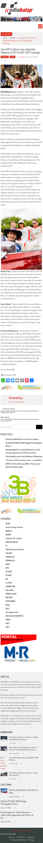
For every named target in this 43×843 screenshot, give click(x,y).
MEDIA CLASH (11, 594)
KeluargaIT (12, 834)
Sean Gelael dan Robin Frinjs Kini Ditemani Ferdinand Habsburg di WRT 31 (20, 412)
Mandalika (10, 590)
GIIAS (8, 564)
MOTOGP (9, 597)
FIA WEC (13, 38)
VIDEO (8, 619)
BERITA (9, 531)
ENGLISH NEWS (12, 542)
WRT (12, 57)
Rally (8, 605)
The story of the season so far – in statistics (24, 460)
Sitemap (31, 840)
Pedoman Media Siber (19, 840)
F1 (6, 546)
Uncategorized (12, 612)
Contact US (21, 837)
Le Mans (9, 582)
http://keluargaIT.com (16, 402)
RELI (7, 608)
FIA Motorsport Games (15, 549)
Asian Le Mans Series (14, 527)
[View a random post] (3, 26)
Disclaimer (31, 837)
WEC (7, 623)
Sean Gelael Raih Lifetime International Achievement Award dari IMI (20, 420)
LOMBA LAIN (10, 586)
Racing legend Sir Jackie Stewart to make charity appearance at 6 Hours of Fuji (17, 815)
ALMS (8, 523)
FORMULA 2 (10, 557)
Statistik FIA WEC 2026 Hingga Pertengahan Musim (13, 802)
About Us (12, 837)
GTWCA (9, 571)
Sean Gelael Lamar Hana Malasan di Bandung (24, 456)
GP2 (7, 568)
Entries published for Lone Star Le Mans (22, 439)
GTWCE (9, 575)
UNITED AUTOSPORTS (15, 616)
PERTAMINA (10, 601)
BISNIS (8, 534)
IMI (7, 579)
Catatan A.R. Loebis (14, 538)
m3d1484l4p (22, 57)
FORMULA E (10, 560)
